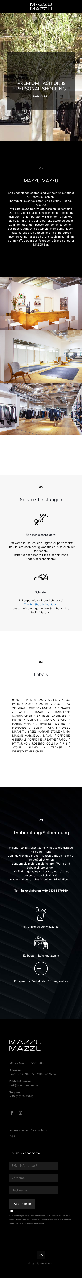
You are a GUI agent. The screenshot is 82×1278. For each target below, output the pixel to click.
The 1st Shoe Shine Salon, (41, 604)
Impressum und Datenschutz (28, 1130)
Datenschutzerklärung (34, 1223)
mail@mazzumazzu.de (23, 1085)
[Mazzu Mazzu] (41, 6)
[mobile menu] (76, 6)
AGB (12, 1136)
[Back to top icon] (41, 1255)
